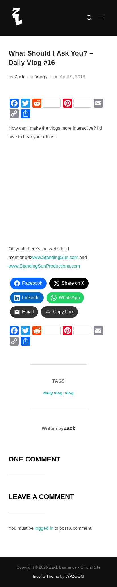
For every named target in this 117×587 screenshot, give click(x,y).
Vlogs (41, 77)
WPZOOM (75, 576)
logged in (44, 528)
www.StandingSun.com (54, 257)
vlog (69, 393)
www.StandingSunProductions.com (44, 266)
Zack (19, 77)
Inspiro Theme (46, 576)
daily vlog (52, 393)
